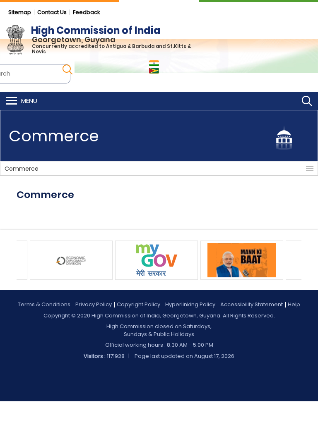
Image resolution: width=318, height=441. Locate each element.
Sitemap (19, 12)
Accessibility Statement (251, 304)
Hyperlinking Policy (190, 304)
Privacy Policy (93, 304)
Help (294, 304)
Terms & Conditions (44, 304)
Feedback (86, 12)
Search (306, 101)
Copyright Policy (138, 304)
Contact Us (52, 12)
